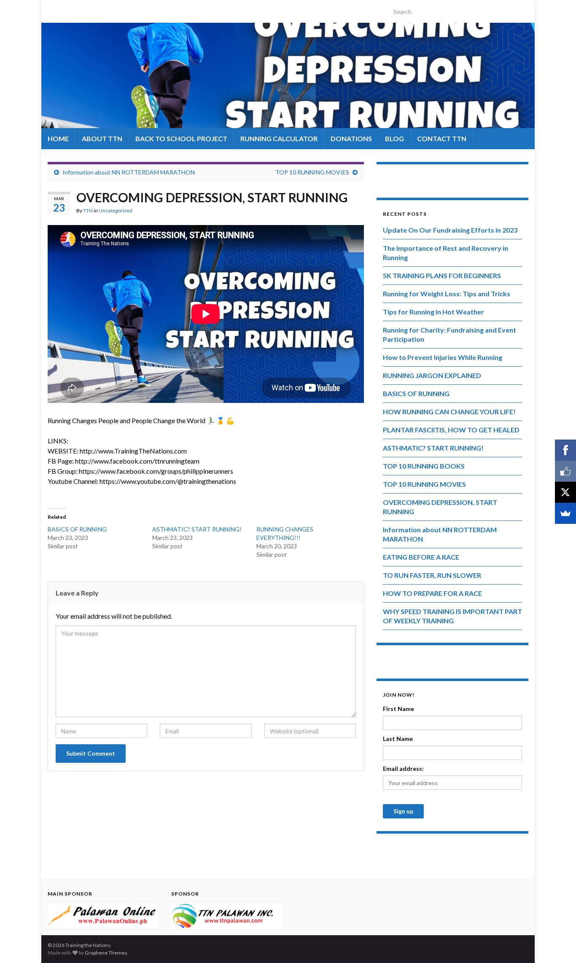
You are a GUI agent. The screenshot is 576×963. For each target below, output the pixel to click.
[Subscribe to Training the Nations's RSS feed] (52, 9)
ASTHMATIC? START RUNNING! (197, 529)
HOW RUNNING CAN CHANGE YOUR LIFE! (449, 412)
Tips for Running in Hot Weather (433, 312)
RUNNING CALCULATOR (279, 138)
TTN (88, 210)
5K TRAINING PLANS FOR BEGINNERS (442, 275)
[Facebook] (565, 450)
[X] (565, 492)
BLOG (394, 138)
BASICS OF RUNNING (77, 529)
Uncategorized (115, 210)
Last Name (398, 738)
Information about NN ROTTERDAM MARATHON (128, 172)
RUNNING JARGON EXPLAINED (432, 375)
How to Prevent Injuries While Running (442, 357)
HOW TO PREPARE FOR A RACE (432, 593)
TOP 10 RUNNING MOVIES (312, 172)
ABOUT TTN (102, 138)
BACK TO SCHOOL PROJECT (181, 138)
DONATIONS (351, 138)
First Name (398, 708)
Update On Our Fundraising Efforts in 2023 (450, 230)
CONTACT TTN (441, 138)
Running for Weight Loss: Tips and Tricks (446, 294)
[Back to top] (557, 944)
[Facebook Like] (565, 471)
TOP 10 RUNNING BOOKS (424, 466)
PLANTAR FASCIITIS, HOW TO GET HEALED (451, 430)
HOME (58, 138)
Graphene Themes (106, 953)
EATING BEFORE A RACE (421, 557)
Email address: (403, 768)
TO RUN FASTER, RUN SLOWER (432, 575)
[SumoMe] (565, 513)
